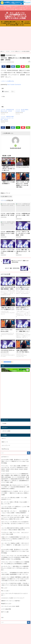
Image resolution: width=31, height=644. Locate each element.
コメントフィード (6, 445)
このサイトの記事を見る (7, 81)
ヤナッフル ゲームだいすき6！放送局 (10, 606)
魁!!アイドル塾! (5, 611)
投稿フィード (5, 441)
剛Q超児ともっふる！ (6, 603)
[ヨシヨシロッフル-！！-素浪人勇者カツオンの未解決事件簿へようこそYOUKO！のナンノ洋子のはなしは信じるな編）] (15, 568)
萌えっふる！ (4, 587)
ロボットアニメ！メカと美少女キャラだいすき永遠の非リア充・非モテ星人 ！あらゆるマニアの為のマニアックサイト (15, 523)
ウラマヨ (3, 55)
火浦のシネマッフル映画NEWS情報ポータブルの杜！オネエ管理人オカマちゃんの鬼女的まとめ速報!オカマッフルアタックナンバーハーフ (15, 539)
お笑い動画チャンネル (11, 55)
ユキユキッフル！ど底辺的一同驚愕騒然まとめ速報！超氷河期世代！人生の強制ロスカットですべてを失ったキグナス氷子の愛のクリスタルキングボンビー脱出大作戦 (15, 579)
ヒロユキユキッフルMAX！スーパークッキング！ (13, 597)
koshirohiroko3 (15, 148)
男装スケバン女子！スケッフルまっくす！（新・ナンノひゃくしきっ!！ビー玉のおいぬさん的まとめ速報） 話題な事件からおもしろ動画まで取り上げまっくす (15, 517)
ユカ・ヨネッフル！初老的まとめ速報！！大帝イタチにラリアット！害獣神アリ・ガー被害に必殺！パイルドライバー (15, 545)
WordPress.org (5, 448)
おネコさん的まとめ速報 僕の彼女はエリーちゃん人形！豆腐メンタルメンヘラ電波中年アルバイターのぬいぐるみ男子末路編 (15, 461)
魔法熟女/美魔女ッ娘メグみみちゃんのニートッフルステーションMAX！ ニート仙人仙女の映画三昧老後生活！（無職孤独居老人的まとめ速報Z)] (15, 487)
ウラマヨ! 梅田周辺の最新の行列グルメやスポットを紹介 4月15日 (7, 118)
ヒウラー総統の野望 (6, 609)
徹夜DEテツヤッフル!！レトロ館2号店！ (11, 600)
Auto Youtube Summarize (14, 84)
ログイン (4, 438)
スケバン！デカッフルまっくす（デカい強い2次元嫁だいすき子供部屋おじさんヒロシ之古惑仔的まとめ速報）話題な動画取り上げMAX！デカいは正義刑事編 (15, 557)
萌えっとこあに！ (5, 590)
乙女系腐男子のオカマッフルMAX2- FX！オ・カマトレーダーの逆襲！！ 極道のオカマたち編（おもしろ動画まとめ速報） (15, 493)
